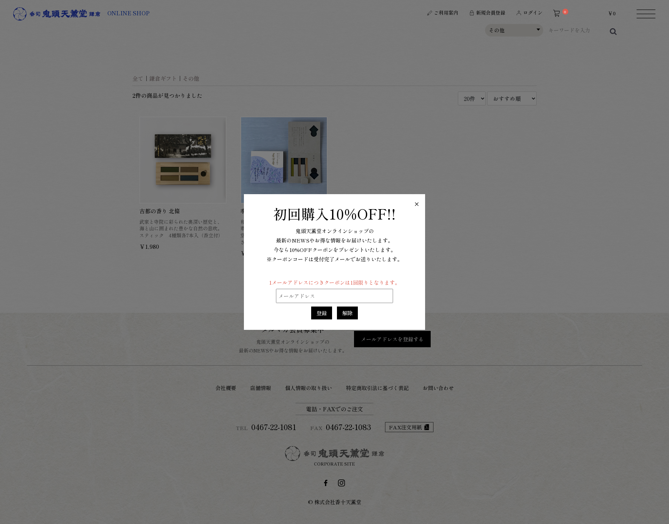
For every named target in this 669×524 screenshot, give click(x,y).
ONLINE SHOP (128, 13)
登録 (321, 313)
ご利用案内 (446, 12)
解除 (347, 313)
